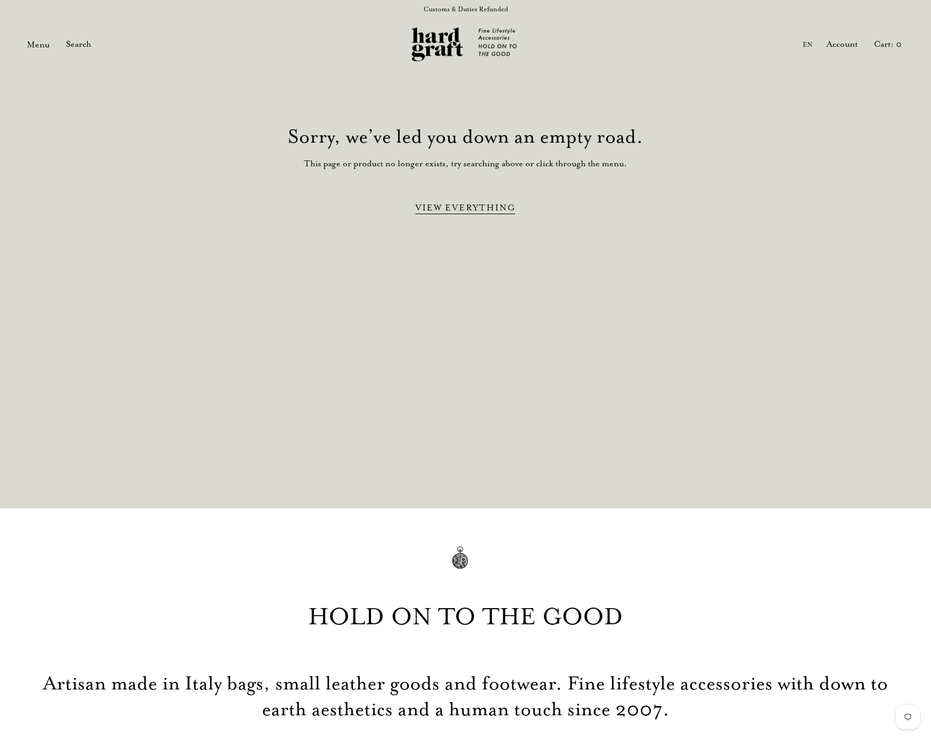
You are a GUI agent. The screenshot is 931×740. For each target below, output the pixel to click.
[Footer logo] (465, 565)
